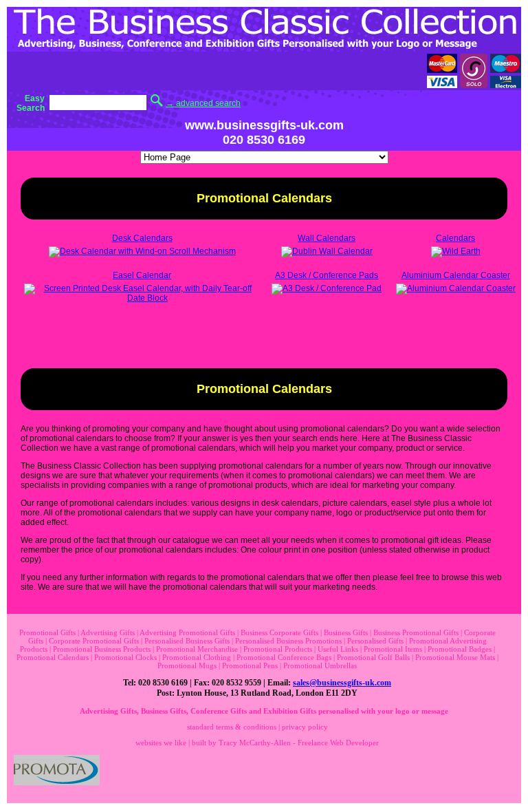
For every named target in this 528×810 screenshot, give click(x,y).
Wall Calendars (326, 238)
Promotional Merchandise (197, 649)
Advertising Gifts (107, 632)
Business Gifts (346, 632)
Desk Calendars (142, 238)
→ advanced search (203, 103)
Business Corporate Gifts (279, 632)
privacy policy (305, 727)
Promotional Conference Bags (283, 657)
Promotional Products (277, 649)
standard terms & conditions (231, 727)
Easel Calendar (142, 275)
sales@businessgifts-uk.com (342, 683)
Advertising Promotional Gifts (187, 632)
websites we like (160, 742)
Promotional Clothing (196, 657)
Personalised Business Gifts (187, 641)
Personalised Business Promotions (288, 641)
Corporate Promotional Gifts (94, 641)
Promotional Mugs (187, 665)
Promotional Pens (250, 665)
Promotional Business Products (102, 649)
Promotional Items (393, 649)
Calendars (455, 238)
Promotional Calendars (52, 657)
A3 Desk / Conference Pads (326, 275)
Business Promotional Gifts (416, 632)
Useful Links (338, 649)
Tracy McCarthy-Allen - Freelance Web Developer (299, 742)
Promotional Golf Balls (373, 657)
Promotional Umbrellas (320, 665)
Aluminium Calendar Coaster (456, 275)
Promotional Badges (460, 649)
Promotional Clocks (125, 657)
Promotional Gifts (47, 632)
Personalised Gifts (375, 641)
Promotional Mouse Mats (455, 657)
